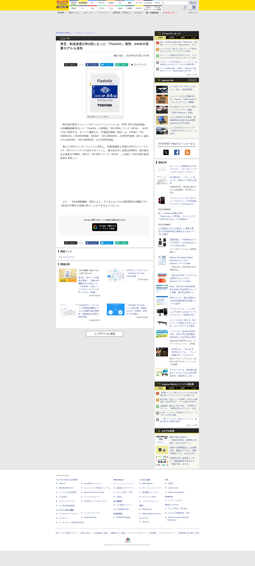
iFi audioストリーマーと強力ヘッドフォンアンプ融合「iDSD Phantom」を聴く (183, 110)
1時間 (160, 38)
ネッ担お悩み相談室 (67, 506)
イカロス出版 (144, 480)
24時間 (171, 38)
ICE (166, 480)
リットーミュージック (125, 483)
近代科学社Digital (123, 517)
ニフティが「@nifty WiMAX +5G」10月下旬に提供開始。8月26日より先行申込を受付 (183, 334)
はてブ (108, 65)
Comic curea (173, 488)
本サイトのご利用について (66, 533)
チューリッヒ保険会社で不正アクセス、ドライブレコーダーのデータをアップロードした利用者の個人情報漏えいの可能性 (178, 57)
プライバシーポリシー (137, 533)
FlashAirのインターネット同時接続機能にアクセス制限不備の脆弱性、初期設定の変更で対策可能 (88, 311)
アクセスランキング (171, 33)
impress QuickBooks (176, 492)
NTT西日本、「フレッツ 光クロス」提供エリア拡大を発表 (183, 180)
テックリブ (143, 518)
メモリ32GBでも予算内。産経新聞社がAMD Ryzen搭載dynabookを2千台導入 (183, 120)
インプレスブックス (92, 513)
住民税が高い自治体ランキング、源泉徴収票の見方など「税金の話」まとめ (183, 461)
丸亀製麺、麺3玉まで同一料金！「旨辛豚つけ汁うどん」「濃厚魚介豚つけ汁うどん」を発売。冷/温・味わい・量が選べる (178, 408)
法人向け (138, 13)
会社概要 (152, 533)
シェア (94, 65)
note (123, 65)
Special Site (168, 80)
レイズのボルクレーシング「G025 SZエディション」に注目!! (183, 130)
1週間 (182, 38)
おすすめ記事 (168, 431)
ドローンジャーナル (67, 501)
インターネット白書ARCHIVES (71, 522)
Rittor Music (118, 480)
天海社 (170, 483)
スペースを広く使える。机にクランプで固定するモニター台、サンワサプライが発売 (183, 323)
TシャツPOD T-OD (124, 492)
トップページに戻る (104, 333)
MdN (141, 506)
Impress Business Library (94, 492)
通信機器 (60, 13)
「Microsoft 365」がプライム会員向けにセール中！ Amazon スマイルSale (183, 278)
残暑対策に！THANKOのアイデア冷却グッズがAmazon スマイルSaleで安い (183, 242)
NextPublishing (90, 517)
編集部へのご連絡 (118, 533)
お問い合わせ (85, 533)
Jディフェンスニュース (151, 488)
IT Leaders (63, 497)
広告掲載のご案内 (101, 533)
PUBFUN (169, 497)
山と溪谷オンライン (124, 505)
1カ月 (193, 38)
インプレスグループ (167, 533)
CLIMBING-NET (122, 509)
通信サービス (74, 13)
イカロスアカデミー (150, 501)
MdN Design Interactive (151, 514)
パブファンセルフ (175, 500)
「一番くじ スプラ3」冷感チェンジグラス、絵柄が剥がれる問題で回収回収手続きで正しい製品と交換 (178, 421)
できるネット (64, 518)
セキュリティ (88, 13)
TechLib (145, 522)
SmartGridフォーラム (92, 483)
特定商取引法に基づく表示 (189, 533)
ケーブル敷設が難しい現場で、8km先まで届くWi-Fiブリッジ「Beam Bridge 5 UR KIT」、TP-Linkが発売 (179, 70)
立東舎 (119, 497)
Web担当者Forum (66, 488)
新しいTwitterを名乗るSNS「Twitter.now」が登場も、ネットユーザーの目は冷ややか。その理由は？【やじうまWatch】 (178, 44)
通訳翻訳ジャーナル (150, 492)
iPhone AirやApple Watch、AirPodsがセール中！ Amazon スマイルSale (182, 260)
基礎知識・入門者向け (122, 13)
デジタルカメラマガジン (68, 514)
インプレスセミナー (92, 497)
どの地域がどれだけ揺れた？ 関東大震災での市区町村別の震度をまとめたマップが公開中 (176, 231)
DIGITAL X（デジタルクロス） (96, 501)
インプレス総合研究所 (68, 492)
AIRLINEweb (147, 483)
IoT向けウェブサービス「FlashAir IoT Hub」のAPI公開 (137, 273)
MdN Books (147, 509)
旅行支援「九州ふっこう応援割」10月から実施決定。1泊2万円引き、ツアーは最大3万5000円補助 (179, 401)
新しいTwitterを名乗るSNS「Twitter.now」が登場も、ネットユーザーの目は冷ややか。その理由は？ (176, 216)
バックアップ (103, 13)
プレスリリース (66, 257)
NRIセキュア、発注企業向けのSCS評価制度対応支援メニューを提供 (183, 300)
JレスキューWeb (149, 497)
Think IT (62, 483)
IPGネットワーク (172, 505)
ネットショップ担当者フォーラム (97, 488)
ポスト (72, 65)
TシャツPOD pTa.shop (177, 508)
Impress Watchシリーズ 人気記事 (178, 384)
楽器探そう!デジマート (125, 488)
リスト (81, 65)
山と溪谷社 (117, 501)
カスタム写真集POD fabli (178, 513)
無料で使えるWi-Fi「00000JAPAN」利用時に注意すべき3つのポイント (183, 440)
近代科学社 (117, 514)
